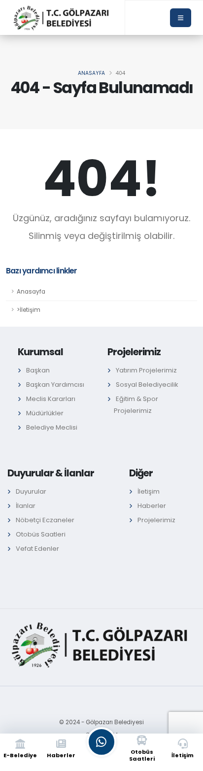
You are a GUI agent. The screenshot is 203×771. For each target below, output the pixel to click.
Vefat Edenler (37, 548)
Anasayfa (91, 73)
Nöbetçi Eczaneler (45, 520)
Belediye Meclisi (51, 427)
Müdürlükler (45, 413)
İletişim (148, 491)
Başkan (38, 370)
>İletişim (28, 310)
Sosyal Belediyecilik (147, 384)
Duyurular (31, 491)
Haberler (151, 505)
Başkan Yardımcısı (55, 384)
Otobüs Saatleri (41, 534)
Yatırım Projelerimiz (146, 370)
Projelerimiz (156, 520)
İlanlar (25, 505)
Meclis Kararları (50, 398)
